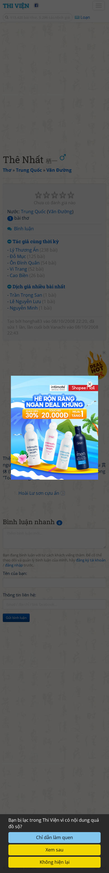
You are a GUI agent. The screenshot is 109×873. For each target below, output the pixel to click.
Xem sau (54, 850)
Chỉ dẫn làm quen (54, 837)
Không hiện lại (55, 862)
